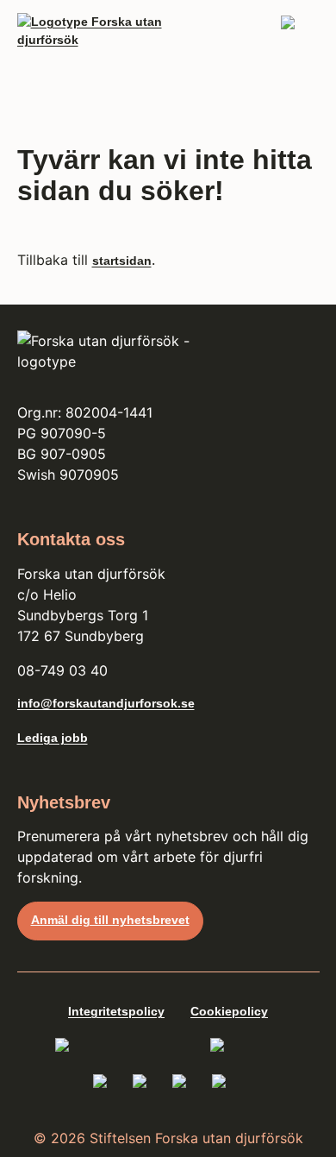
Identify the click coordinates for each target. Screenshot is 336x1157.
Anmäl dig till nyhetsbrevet (110, 920)
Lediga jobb (52, 738)
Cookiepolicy (229, 1011)
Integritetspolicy (116, 1011)
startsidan (122, 260)
